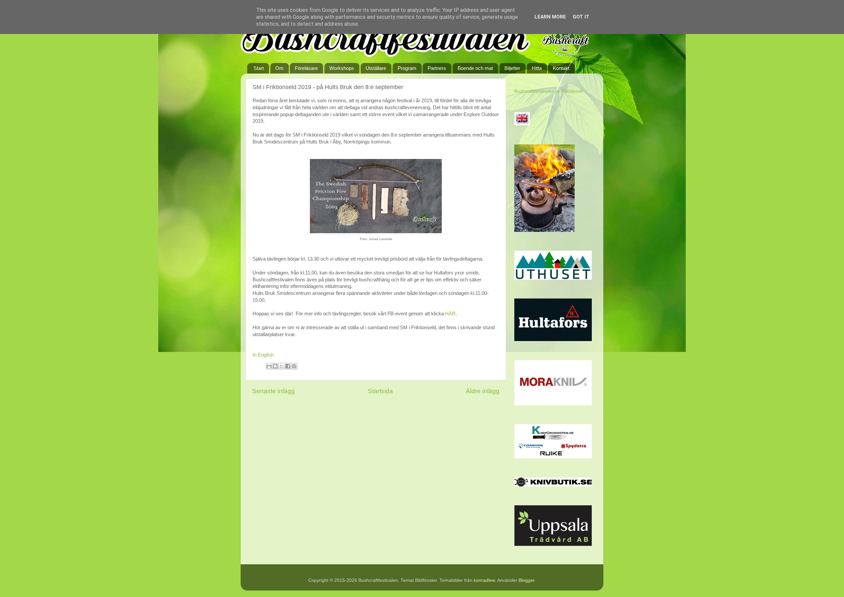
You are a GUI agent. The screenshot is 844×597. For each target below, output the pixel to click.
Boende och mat (475, 68)
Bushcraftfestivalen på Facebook (548, 91)
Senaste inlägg (273, 391)
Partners (437, 68)
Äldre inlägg (482, 391)
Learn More (550, 17)
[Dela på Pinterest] (294, 366)
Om (279, 68)
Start (259, 68)
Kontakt (561, 68)
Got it (581, 17)
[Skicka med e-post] (269, 366)
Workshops (341, 68)
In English (263, 355)
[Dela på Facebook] (288, 366)
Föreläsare (306, 68)
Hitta (537, 68)
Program (407, 68)
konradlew (484, 580)
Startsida (380, 391)
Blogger (526, 580)
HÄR (450, 313)
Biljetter (512, 68)
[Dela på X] (281, 366)
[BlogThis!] (275, 366)
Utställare (376, 68)
